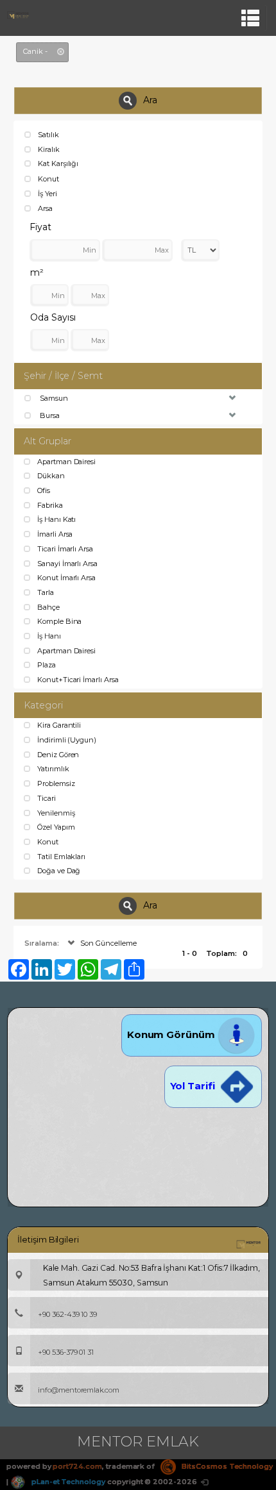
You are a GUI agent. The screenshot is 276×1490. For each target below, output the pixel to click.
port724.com (77, 1466)
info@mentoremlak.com (78, 1389)
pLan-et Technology (67, 1481)
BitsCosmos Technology (226, 1466)
